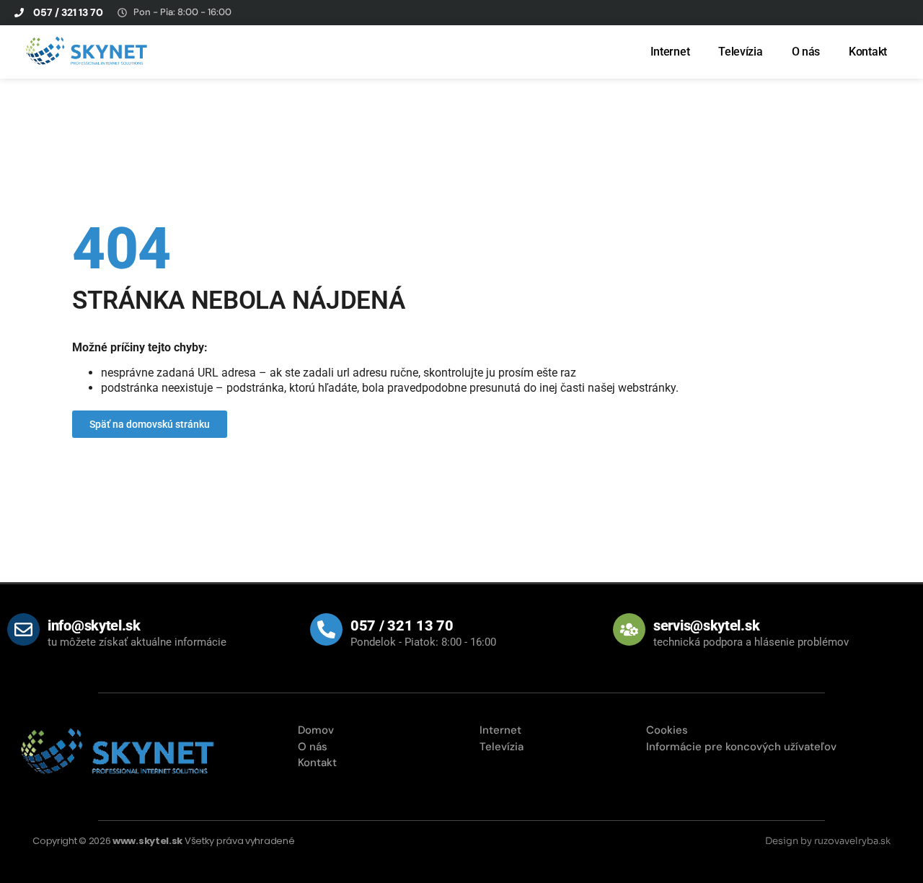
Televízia (740, 51)
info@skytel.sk (94, 625)
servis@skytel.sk (706, 625)
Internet (670, 51)
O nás (806, 51)
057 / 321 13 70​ (402, 625)
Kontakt (868, 51)
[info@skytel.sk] (23, 629)
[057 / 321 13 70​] (326, 629)
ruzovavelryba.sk (852, 841)
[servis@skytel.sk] (629, 629)
